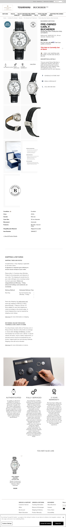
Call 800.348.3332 (50, 86)
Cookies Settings (7, 523)
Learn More (33, 64)
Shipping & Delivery (37, 510)
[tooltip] (11, 211)
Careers (50, 507)
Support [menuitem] (43, 15)
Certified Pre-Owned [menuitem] (56, 14)
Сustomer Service (23, 504)
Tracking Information (37, 504)
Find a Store (51, 510)
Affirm (20, 507)
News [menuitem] (50, 15)
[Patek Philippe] (8, 10)
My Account (46, 1)
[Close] (63, 517)
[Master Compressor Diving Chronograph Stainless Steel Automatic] (15, 473)
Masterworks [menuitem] (27, 15)
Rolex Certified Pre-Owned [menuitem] (26, 14)
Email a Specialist (50, 81)
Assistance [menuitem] (39, 1)
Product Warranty (37, 512)
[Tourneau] (33, 6)
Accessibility (51, 512)
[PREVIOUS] (4, 40)
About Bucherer (52, 504)
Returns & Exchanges (38, 507)
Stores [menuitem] (34, 1)
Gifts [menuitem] (36, 15)
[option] (11, 88)
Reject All (58, 523)
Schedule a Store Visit (52, 75)
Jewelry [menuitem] (17, 15)
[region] (33, 521)
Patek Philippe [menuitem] (42, 14)
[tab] (19, 257)
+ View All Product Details (10, 236)
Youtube (64, 509)
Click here (8, 317)
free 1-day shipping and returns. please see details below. (50, 55)
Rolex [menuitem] (13, 14)
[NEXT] (36, 40)
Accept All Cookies (45, 523)
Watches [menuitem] (5, 14)
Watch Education (23, 512)
